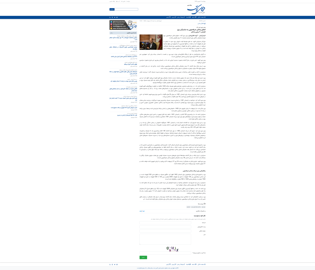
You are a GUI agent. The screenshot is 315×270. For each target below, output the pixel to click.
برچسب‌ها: (201, 204)
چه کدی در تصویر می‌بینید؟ (199, 253)
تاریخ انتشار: (159, 21)
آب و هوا (118, 1)
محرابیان (188, 207)
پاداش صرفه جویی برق (196, 207)
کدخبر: (204, 21)
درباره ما (128, 1)
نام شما (203, 223)
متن (204, 235)
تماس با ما (123, 1)
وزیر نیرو (203, 207)
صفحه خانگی (202, 231)
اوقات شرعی (112, 1)
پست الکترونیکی (201, 227)
